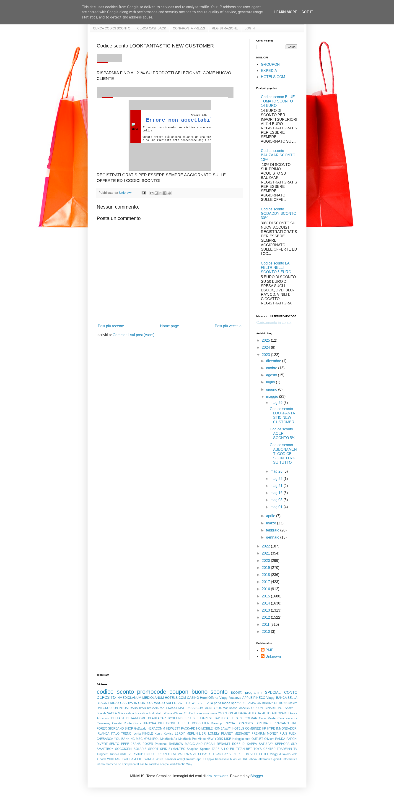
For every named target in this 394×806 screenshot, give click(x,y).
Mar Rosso (230, 708)
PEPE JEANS (131, 744)
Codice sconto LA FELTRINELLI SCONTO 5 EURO (276, 267)
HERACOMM (156, 728)
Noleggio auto (241, 739)
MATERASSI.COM (190, 708)
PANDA (280, 739)
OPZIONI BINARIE (264, 708)
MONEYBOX (213, 708)
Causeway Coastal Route (114, 723)
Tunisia (114, 754)
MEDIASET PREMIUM (250, 733)
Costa (137, 723)
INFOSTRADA (128, 708)
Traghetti (102, 754)
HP (264, 728)
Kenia (158, 733)
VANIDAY (221, 754)
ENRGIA (229, 723)
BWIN (219, 718)
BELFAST (117, 718)
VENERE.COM (239, 754)
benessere (222, 759)
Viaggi (270, 697)
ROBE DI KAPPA (244, 744)
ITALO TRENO (121, 733)
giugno (272, 389)
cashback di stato (150, 713)
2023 (266, 355)
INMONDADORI (286, 728)
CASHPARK (128, 703)
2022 (266, 546)
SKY (294, 744)
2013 (266, 610)
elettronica (265, 759)
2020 (266, 561)
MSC (139, 739)
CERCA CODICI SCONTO (111, 28)
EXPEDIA (269, 71)
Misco (202, 739)
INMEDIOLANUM (129, 697)
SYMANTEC (176, 749)
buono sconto (210, 691)
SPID (163, 749)
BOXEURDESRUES (181, 718)
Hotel (203, 697)
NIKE (227, 739)
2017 (266, 582)
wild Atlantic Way (181, 764)
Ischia (137, 733)
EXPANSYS (245, 723)
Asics (293, 713)
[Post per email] (143, 192)
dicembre (274, 361)
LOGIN (250, 28)
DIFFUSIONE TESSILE (174, 723)
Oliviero (269, 739)
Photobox (161, 744)
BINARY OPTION (273, 703)
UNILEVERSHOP (131, 754)
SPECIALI (273, 692)
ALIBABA (240, 713)
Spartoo (205, 749)
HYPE (271, 728)
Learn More (285, 12)
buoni (233, 759)
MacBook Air (168, 739)
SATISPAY (266, 744)
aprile (271, 516)
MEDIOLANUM (153, 697)
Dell (99, 708)
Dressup (216, 723)
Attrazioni (103, 718)
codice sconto (115, 691)
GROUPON (270, 64)
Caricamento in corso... (274, 322)
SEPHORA (282, 744)
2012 (266, 617)
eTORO (243, 759)
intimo (101, 764)
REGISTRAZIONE (225, 28)
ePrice (168, 713)
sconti (236, 692)
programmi (253, 692)
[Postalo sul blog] (156, 193)
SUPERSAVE (175, 703)
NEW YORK (215, 739)
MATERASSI (168, 708)
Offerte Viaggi (218, 697)
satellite (154, 764)
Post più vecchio (228, 326)
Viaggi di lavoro (280, 754)
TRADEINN (284, 749)
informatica (290, 759)
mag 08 (276, 500)
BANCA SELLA (286, 697)
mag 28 (276, 471)
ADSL (243, 703)
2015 (266, 596)
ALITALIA (254, 713)
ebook (253, 759)
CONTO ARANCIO (151, 703)
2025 (266, 340)
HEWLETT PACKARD (180, 728)
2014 (266, 603)
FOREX (102, 728)
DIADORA (149, 723)
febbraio (273, 530)
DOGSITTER (200, 723)
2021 (266, 553)
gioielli (277, 759)
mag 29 (276, 403)
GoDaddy (140, 728)
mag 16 (276, 493)
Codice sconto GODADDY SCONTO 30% (278, 213)
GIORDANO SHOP (120, 728)
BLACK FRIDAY (108, 703)
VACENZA (185, 754)
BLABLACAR (157, 718)
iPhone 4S (180, 713)
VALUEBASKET (203, 754)
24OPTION (225, 713)
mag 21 (276, 486)
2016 (266, 589)
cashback (130, 713)
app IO (201, 759)
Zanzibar (170, 759)
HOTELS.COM (273, 77)
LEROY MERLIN (186, 733)
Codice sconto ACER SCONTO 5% (282, 433)
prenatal (133, 764)
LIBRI (203, 733)
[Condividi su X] (160, 193)
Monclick (244, 708)
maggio (272, 396)
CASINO (193, 697)
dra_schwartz (217, 776)
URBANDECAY (166, 754)
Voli (120, 713)
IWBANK (153, 708)
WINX (159, 759)
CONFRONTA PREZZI (189, 28)
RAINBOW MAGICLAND (185, 744)
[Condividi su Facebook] (165, 193)
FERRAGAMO (279, 723)
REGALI (209, 744)
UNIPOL (149, 754)
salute (144, 764)
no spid (122, 764)
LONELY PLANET (220, 733)
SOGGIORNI (123, 749)
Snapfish (192, 749)
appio (210, 759)
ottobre (272, 368)
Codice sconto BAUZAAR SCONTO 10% (278, 155)
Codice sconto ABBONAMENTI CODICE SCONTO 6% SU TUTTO (283, 453)
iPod (191, 713)
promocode (151, 691)
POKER (148, 744)
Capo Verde (267, 718)
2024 (266, 347)
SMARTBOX (105, 749)
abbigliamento (186, 759)
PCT (281, 708)
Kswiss (168, 733)
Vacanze (235, 697)
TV (295, 749)
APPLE (247, 697)
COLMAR (251, 718)
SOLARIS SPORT (146, 749)
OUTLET (257, 739)
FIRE (293, 723)
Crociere (291, 703)
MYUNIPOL (151, 739)
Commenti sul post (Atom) (133, 335)
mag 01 (276, 507)
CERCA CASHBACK (151, 28)
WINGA (150, 759)
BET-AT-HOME (136, 718)
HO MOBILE (204, 728)
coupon (178, 691)
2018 (266, 575)
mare (213, 713)
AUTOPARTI (280, 713)
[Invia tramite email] (152, 193)
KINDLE (147, 733)
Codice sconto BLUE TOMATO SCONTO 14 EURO (278, 101)
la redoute (202, 713)
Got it (307, 12)
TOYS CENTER (264, 749)
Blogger (256, 776)
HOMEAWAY (222, 728)
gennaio (273, 537)
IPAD (142, 708)
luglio (271, 382)
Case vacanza (287, 718)
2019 (266, 568)
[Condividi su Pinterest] (169, 193)
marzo (271, 523)
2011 (266, 624)
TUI (188, 703)
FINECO (259, 697)
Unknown (273, 656)
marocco (111, 764)
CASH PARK (233, 718)
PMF (269, 650)
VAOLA (112, 713)
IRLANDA (103, 733)
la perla (215, 703)
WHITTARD (114, 759)
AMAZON (254, 703)
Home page (169, 326)
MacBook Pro (187, 739)
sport (234, 703)
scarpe (164, 764)
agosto (272, 375)
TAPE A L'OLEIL (223, 749)
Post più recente (111, 326)
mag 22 (276, 479)
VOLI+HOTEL (259, 754)
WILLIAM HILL (133, 759)
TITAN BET (244, 749)
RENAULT (223, 744)
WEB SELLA (200, 703)
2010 (266, 631)
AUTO (266, 713)
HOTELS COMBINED (246, 728)
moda (226, 703)
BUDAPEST (205, 718)
